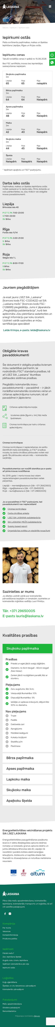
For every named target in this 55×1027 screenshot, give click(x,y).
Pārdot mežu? (8, 953)
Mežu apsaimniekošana (12, 1004)
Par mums (7, 928)
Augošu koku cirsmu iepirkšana (15, 960)
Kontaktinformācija (10, 935)
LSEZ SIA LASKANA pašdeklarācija (24, 517)
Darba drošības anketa (18, 513)
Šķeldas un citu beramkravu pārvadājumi (19, 986)
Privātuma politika (10, 938)
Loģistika (8, 978)
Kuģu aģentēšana (10, 982)
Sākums (5, 28)
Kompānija (9, 923)
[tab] (27, 648)
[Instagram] (9, 913)
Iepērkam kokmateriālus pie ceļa (16, 964)
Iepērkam (8, 949)
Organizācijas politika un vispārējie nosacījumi (29, 530)
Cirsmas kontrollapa (17, 509)
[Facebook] (5, 913)
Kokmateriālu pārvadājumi (13, 989)
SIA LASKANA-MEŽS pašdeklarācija (24, 522)
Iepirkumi (13, 28)
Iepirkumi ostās (9, 967)
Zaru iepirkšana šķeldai (12, 957)
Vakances (6, 931)
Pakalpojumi (10, 999)
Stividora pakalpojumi (11, 1007)
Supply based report (17, 526)
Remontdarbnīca (9, 1011)
